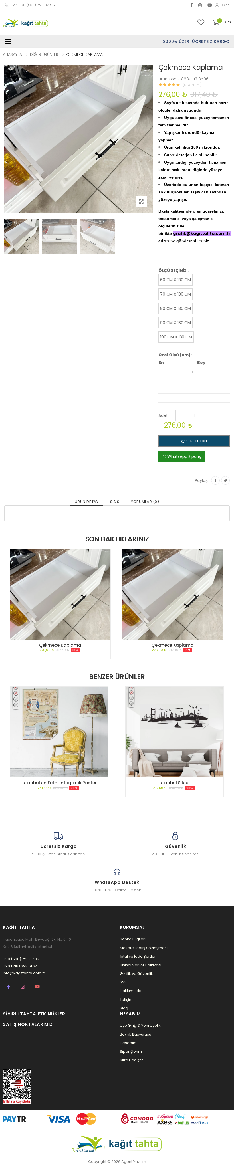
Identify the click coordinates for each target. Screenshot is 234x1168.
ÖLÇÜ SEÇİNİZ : (173, 270)
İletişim (126, 999)
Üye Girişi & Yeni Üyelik (140, 1025)
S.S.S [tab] (115, 501)
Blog (124, 1008)
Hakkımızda (131, 990)
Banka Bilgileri (133, 939)
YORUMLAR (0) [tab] (145, 501)
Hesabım (128, 1043)
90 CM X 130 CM (175, 323)
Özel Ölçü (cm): (175, 355)
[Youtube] (37, 986)
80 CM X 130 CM (175, 308)
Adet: (163, 415)
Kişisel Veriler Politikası (140, 965)
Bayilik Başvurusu (135, 1034)
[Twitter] (225, 480)
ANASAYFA (12, 54)
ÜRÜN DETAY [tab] (87, 501)
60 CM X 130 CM (175, 280)
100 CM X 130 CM (176, 337)
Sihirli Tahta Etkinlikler (34, 1014)
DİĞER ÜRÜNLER (44, 54)
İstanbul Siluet (174, 783)
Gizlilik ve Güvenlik (136, 973)
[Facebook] (192, 5)
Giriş (226, 5)
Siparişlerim (131, 1051)
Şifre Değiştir (131, 1060)
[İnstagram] (23, 986)
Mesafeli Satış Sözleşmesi (144, 948)
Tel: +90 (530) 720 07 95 (33, 5)
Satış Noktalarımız (28, 1024)
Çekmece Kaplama (60, 645)
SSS (123, 982)
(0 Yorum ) (192, 85)
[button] (221, 22)
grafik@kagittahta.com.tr (202, 233)
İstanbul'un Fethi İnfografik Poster (59, 783)
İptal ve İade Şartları (138, 956)
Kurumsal (132, 927)
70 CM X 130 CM (175, 294)
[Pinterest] (200, 5)
